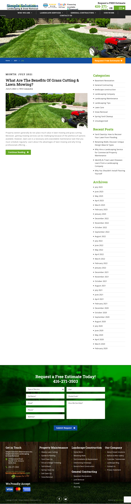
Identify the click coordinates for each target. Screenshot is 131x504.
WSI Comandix (26, 89)
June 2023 (99, 191)
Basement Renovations (82, 476)
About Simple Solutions (116, 452)
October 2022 (101, 227)
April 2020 (99, 339)
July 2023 (99, 187)
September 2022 (102, 232)
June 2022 (99, 245)
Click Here (120, 8)
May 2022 (99, 250)
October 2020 (101, 312)
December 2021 (102, 272)
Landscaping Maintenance (106, 98)
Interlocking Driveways (82, 463)
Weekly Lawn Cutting (49, 452)
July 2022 (99, 241)
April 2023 (99, 200)
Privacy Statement (114, 470)
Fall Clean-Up (46, 473)
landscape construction (105, 89)
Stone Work (78, 452)
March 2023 (100, 205)
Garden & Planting (48, 456)
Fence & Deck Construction (84, 466)
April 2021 (99, 299)
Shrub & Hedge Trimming (51, 463)
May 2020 (99, 335)
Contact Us (66, 15)
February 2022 (101, 263)
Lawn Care (99, 107)
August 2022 (100, 236)
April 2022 (99, 254)
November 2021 (102, 276)
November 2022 (102, 223)
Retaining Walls (80, 456)
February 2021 (101, 303)
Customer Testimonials (116, 459)
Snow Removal (101, 112)
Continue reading (16, 152)
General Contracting (82, 13)
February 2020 (101, 348)
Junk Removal (79, 480)
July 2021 (99, 290)
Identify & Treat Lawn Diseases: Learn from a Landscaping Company (109, 163)
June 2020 (99, 330)
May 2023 (99, 196)
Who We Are (24, 13)
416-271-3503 (101, 8)
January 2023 (100, 214)
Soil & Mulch (46, 466)
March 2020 (100, 344)
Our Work (109, 13)
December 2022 (102, 218)
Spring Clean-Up (47, 470)
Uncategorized (101, 121)
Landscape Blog (113, 463)
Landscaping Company (105, 94)
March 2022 (100, 259)
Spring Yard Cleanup (104, 116)
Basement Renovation (104, 80)
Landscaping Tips (102, 103)
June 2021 (99, 294)
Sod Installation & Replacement (86, 459)
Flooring (77, 487)
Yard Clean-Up (47, 459)
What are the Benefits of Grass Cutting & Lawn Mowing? (42, 82)
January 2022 (100, 268)
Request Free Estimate (107, 60)
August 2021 (100, 285)
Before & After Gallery (115, 456)
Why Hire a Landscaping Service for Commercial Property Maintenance (109, 152)
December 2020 (102, 308)
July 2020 (99, 326)
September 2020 (102, 317)
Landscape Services (50, 13)
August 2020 (100, 321)
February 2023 (101, 209)
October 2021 (101, 281)
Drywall (76, 483)
